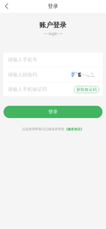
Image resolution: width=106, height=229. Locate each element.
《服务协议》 (74, 129)
